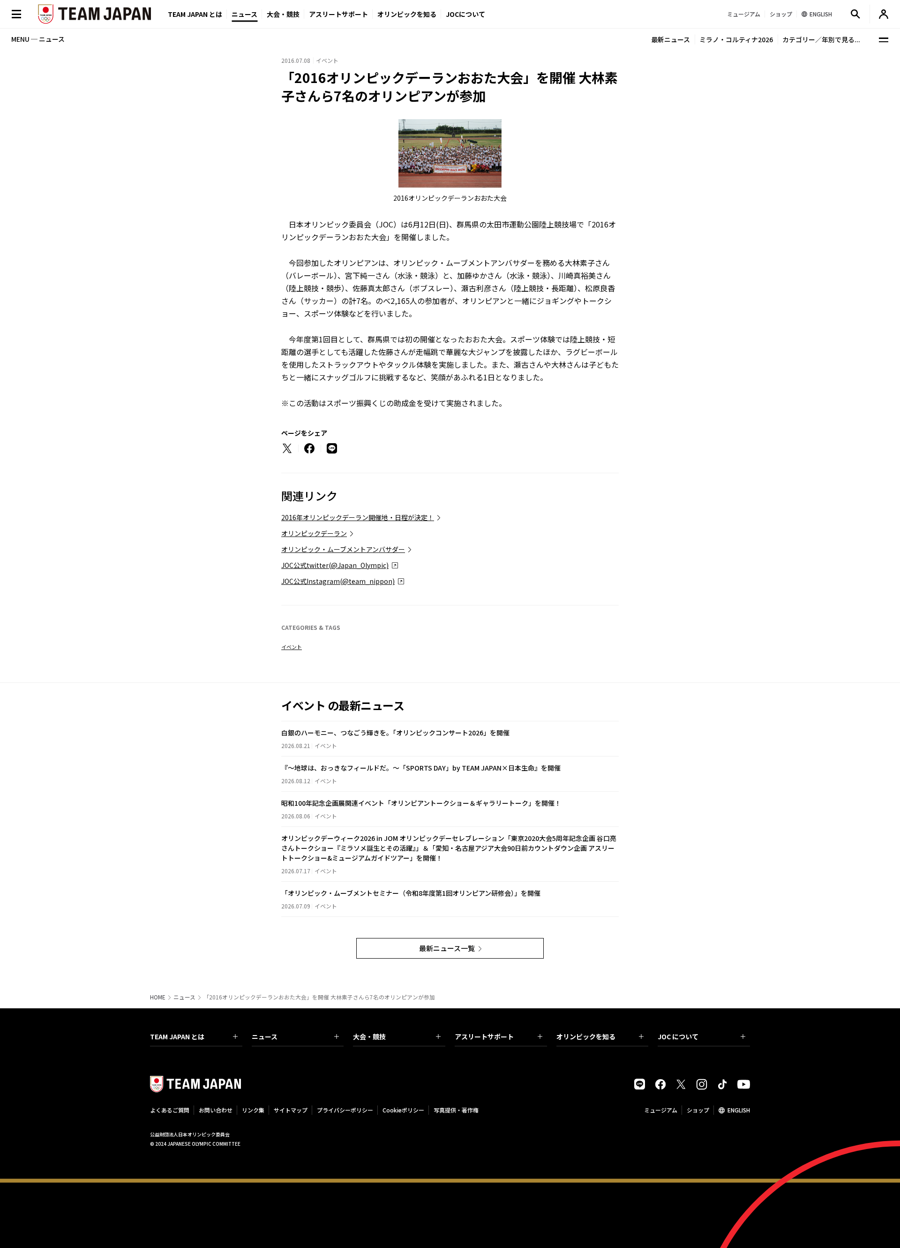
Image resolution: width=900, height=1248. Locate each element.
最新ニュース (670, 39)
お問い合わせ (215, 1110)
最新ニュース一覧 (447, 948)
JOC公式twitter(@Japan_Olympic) (335, 565)
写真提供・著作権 (456, 1110)
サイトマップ (291, 1110)
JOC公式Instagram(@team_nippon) (338, 581)
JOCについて (465, 14)
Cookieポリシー (403, 1110)
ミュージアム (660, 1110)
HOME (157, 997)
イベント (291, 646)
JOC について (678, 1036)
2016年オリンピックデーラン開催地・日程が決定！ (357, 517)
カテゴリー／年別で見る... (821, 39)
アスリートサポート (338, 14)
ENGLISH (739, 1110)
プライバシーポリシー (345, 1110)
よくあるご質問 (169, 1110)
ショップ (698, 1110)
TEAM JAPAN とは (177, 1036)
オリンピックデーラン (314, 533)
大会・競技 (369, 1036)
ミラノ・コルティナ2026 (736, 39)
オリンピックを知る (406, 14)
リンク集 (253, 1110)
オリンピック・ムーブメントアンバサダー (343, 549)
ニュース (244, 14)
